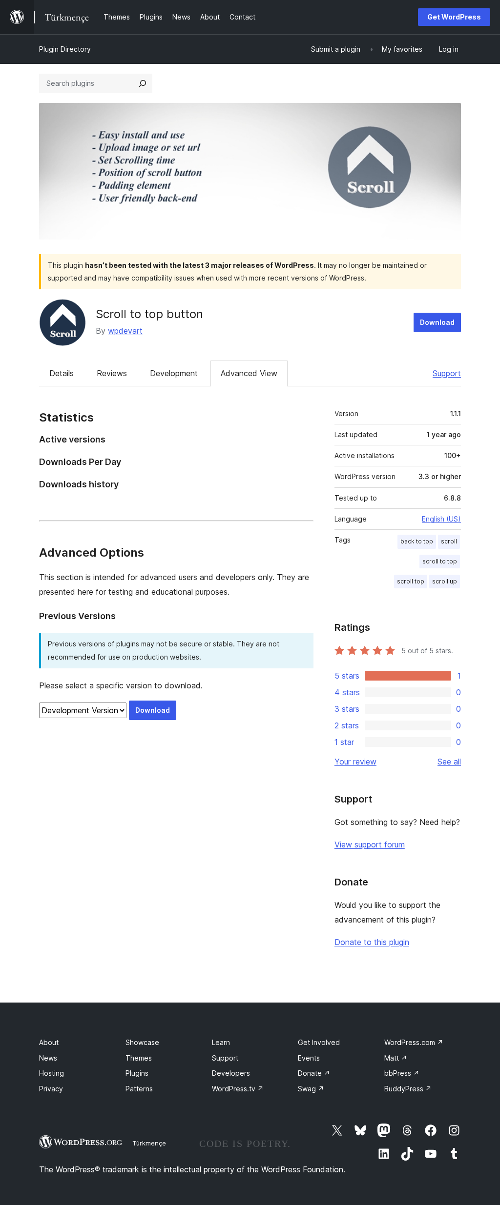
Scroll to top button (149, 314)
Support (447, 373)
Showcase (142, 1042)
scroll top (410, 581)
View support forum (369, 844)
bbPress (401, 1073)
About (49, 1042)
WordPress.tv (238, 1088)
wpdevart (125, 331)
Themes (138, 1058)
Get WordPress (454, 17)
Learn (221, 1042)
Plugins (136, 1073)
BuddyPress (408, 1088)
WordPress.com (413, 1042)
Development (174, 373)
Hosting (51, 1073)
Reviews (112, 373)
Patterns (139, 1088)
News (48, 1058)
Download (437, 322)
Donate (314, 1073)
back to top (416, 541)
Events (309, 1058)
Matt (395, 1058)
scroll (449, 541)
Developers (231, 1073)
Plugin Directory (65, 49)
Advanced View (249, 373)
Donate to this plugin (371, 942)
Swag (311, 1088)
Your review (355, 761)
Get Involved (319, 1042)
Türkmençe (149, 1143)
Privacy (51, 1088)
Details (61, 373)
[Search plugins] (142, 83)
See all (449, 761)
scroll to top (439, 561)
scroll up (444, 581)
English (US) (441, 519)
